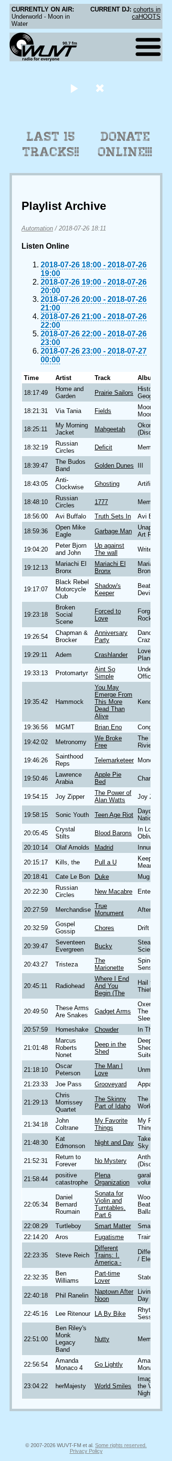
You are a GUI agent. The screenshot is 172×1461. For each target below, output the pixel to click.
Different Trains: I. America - (108, 1255)
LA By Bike (110, 1313)
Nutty (102, 1339)
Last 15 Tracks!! (50, 144)
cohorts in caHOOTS (146, 13)
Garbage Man (113, 531)
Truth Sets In (113, 516)
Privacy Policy (86, 1451)
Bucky (103, 946)
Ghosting (107, 483)
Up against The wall (109, 549)
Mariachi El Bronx (110, 567)
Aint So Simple (105, 673)
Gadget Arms (113, 1011)
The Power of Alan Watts (113, 796)
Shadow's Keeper (108, 589)
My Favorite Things (111, 1124)
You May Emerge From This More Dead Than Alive (113, 702)
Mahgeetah (110, 429)
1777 (101, 502)
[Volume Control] (101, 88)
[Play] (74, 88)
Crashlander (111, 654)
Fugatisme (109, 1237)
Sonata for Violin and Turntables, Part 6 (110, 1204)
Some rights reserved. (121, 1445)
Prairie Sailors (114, 392)
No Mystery (111, 1160)
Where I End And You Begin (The (112, 986)
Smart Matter (113, 1226)
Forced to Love (108, 615)
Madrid (104, 847)
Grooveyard (111, 1084)
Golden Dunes (114, 465)
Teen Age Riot (114, 814)
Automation (37, 228)
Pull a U (106, 862)
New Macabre (113, 891)
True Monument (109, 909)
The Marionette (109, 964)
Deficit (103, 447)
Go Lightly (109, 1364)
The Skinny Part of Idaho (112, 1102)
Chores (104, 928)
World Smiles (113, 1386)
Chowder (106, 1029)
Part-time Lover (107, 1277)
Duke (102, 876)
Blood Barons (113, 833)
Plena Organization (112, 1179)
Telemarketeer (114, 760)
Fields (103, 410)
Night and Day (114, 1142)
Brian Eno (108, 727)
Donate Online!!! (125, 144)
